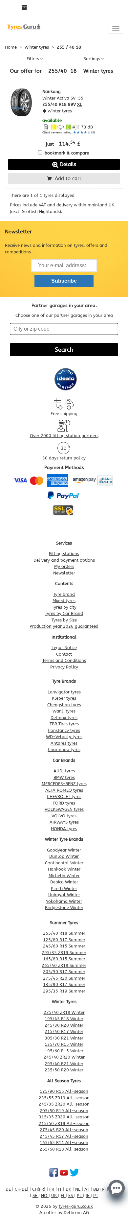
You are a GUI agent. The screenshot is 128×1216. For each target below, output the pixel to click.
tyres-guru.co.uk (76, 1206)
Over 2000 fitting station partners (64, 435)
